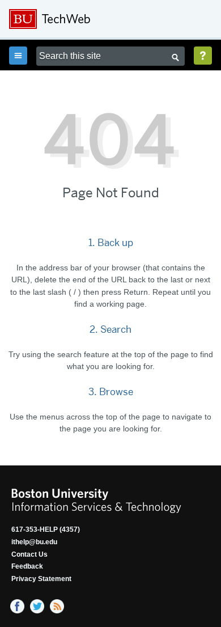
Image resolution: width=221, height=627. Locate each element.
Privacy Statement (41, 578)
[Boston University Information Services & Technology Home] (85, 19)
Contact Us (29, 554)
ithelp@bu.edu (34, 542)
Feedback (27, 566)
